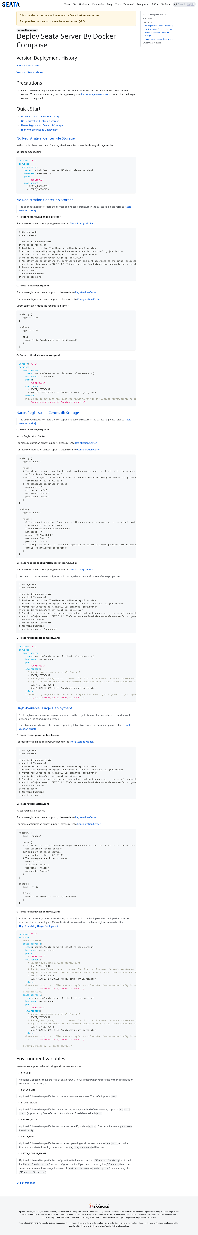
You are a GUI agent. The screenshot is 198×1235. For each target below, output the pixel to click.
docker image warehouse (94, 94)
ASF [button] (154, 4)
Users (118, 4)
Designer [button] (141, 4)
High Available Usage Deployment (39, 129)
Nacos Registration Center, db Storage (42, 125)
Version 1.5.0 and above (30, 72)
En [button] (166, 4)
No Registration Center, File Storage (40, 116)
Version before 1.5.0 (28, 65)
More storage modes (81, 569)
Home (67, 4)
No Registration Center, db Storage (40, 121)
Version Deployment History (154, 14)
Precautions (147, 18)
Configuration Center (89, 299)
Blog (109, 4)
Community (98, 4)
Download (128, 4)
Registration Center (86, 292)
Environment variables (152, 43)
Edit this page (27, 1182)
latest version (70, 21)
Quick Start (147, 22)
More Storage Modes (81, 223)
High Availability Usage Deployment (38, 926)
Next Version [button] (80, 4)
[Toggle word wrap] (127, 231)
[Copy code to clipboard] (132, 160)
